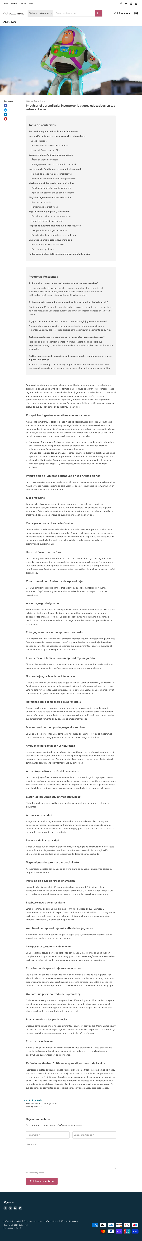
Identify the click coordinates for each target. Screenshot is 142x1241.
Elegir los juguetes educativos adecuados (50, 197)
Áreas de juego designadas (44, 159)
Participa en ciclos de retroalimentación (51, 216)
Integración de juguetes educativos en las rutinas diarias (57, 136)
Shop (31, 4)
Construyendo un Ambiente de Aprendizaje (51, 155)
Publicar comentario (42, 1181)
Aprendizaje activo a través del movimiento (52, 192)
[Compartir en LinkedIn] (5, 114)
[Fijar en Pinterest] (5, 119)
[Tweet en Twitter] (5, 110)
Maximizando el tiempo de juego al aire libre (51, 183)
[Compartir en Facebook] (5, 105)
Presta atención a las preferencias (48, 244)
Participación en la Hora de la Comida (49, 145)
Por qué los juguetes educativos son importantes (53, 131)
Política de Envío (51, 1221)
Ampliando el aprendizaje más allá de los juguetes (55, 225)
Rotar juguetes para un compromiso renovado (54, 164)
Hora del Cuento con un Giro (45, 150)
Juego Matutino (39, 140)
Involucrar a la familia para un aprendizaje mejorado (55, 169)
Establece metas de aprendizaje (47, 221)
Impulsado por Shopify (12, 1228)
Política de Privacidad (12, 1221)
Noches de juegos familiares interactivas (51, 173)
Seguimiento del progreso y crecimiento (49, 211)
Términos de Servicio (69, 1221)
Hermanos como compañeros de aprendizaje (53, 178)
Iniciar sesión (123, 13)
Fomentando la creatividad (44, 206)
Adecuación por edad (41, 202)
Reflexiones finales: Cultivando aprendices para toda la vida (59, 254)
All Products (10, 21)
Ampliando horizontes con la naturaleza (51, 188)
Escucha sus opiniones (42, 249)
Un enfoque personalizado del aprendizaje (50, 239)
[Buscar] (98, 13)
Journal (14, 4)
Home (5, 4)
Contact (23, 4)
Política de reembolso (32, 1221)
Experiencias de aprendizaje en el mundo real (53, 235)
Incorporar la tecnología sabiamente (49, 230)
